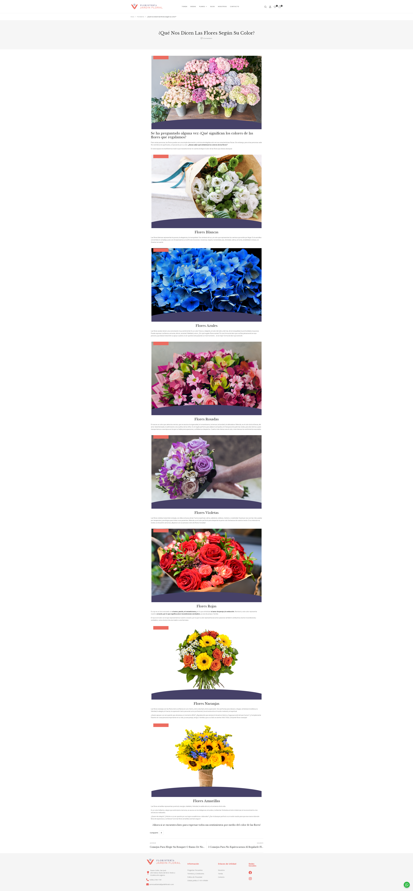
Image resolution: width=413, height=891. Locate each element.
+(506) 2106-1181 (155, 880)
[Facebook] (161, 833)
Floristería (140, 17)
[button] (280, 6)
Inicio (132, 17)
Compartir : (154, 833)
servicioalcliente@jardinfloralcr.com (161, 884)
